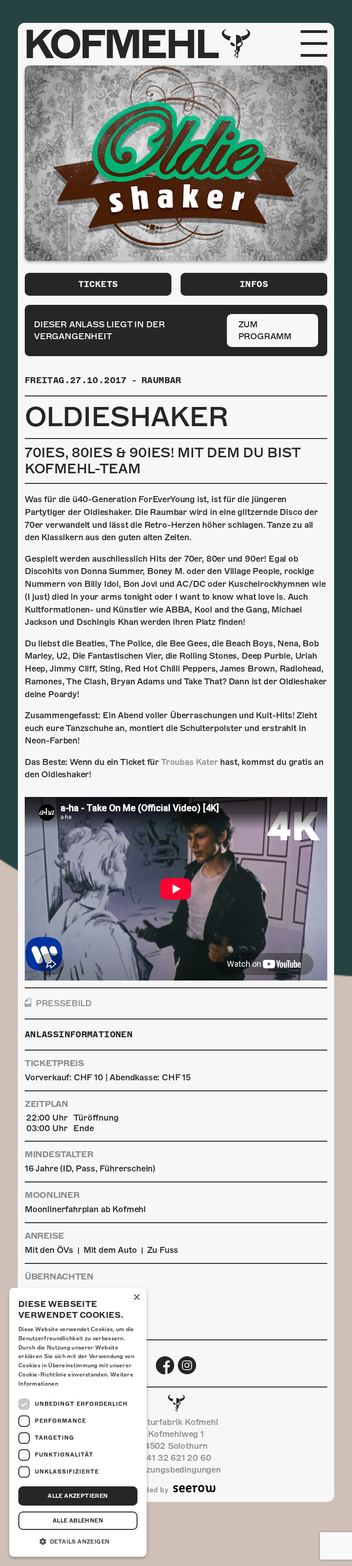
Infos (254, 284)
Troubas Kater (189, 762)
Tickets (98, 284)
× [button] (136, 1297)
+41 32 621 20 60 (176, 1457)
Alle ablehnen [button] (78, 1520)
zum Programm (265, 330)
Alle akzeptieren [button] (78, 1496)
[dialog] (78, 1422)
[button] (78, 1542)
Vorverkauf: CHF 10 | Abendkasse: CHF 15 (108, 1077)
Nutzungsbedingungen (176, 1469)
